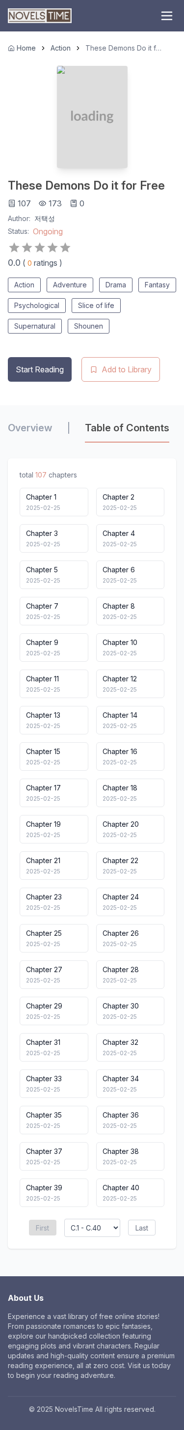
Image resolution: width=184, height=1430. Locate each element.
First (42, 1228)
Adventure (70, 284)
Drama (115, 284)
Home (26, 48)
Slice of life (96, 305)
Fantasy (157, 284)
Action (61, 48)
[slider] (40, 247)
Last (141, 1228)
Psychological (36, 305)
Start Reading (40, 369)
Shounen (88, 326)
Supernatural (34, 326)
